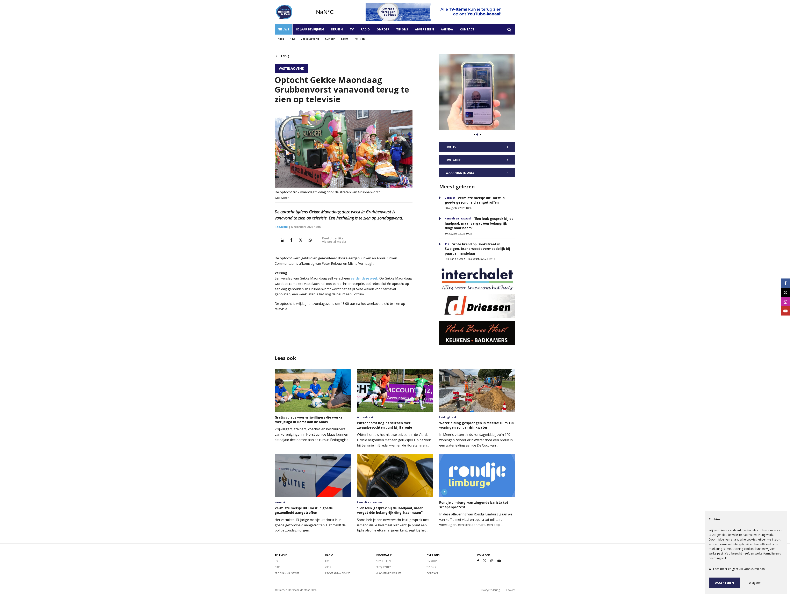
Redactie (281, 227)
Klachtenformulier (388, 573)
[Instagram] (491, 561)
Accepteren (724, 583)
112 (292, 39)
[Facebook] (478, 561)
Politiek (359, 39)
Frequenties (383, 567)
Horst (335, 12)
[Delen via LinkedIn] (282, 240)
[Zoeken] (509, 29)
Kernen (337, 29)
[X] (484, 561)
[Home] (292, 12)
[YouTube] (499, 561)
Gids (277, 567)
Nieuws (283, 29)
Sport (344, 39)
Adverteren (424, 29)
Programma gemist (287, 573)
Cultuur (330, 39)
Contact (467, 29)
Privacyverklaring (490, 590)
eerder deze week (364, 278)
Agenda (447, 29)
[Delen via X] (301, 240)
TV (352, 29)
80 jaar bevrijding (310, 29)
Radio (365, 29)
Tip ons (402, 29)
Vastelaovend (310, 39)
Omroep (383, 29)
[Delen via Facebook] (291, 240)
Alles (281, 39)
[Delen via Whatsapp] (310, 240)
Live (277, 561)
